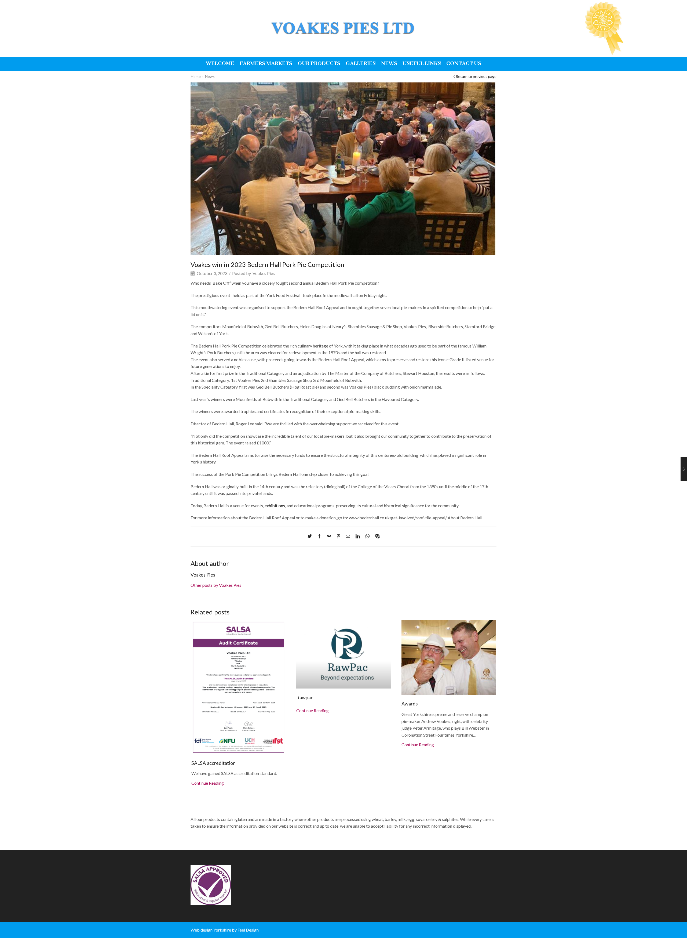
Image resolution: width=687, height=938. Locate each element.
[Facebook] (319, 536)
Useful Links (422, 63)
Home (196, 76)
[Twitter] (311, 536)
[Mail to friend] (348, 536)
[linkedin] (358, 536)
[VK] (329, 536)
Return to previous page (476, 76)
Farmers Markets (266, 63)
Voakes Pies (264, 273)
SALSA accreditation (213, 763)
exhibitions (275, 505)
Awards (409, 704)
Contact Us (463, 63)
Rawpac (304, 697)
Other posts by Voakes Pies (216, 585)
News (389, 63)
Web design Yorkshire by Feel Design (225, 929)
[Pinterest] (338, 536)
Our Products (319, 63)
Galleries (361, 63)
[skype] (376, 536)
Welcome (220, 63)
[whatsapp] (367, 536)
